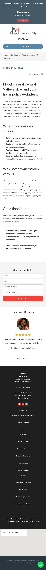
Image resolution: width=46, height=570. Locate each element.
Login (30, 563)
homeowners (7, 196)
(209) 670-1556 (37, 3)
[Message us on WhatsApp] (40, 564)
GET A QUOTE (23, 298)
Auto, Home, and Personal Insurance (22, 55)
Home (5, 55)
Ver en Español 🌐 (36, 74)
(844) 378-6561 (26, 393)
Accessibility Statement (21, 563)
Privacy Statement (33, 560)
